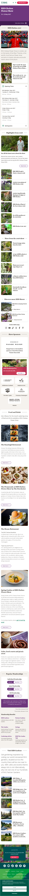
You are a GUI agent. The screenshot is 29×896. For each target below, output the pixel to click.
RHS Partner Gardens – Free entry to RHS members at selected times (19, 836)
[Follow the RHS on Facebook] (19, 327)
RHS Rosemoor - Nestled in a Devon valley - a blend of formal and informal (19, 825)
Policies (13, 874)
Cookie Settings (14, 893)
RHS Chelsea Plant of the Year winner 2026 (19, 205)
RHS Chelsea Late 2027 (19, 226)
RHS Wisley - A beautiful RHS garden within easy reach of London (19, 781)
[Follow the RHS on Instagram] (6, 327)
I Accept (14, 887)
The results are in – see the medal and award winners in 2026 (19, 76)
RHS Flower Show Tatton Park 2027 (18, 315)
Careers (4, 877)
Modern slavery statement (21, 874)
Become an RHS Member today (14, 853)
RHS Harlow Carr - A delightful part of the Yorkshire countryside (19, 802)
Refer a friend (9, 877)
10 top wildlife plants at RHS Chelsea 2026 (20, 255)
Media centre (23, 877)
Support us (7, 871)
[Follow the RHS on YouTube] (9, 327)
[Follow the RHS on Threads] (16, 327)
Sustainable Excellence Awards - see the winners (19, 288)
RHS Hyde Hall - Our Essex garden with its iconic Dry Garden (19, 813)
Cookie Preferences (7, 874)
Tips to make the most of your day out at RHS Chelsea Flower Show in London (19, 67)
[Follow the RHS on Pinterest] (22, 327)
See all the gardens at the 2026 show (19, 216)
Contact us (13, 871)
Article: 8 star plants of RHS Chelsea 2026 (19, 183)
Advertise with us (16, 877)
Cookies (22, 871)
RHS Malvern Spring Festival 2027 (19, 304)
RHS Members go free (10, 368)
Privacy (17, 871)
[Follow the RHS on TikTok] (12, 327)
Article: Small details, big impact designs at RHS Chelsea (19, 195)
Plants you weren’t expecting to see (18, 266)
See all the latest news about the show (13, 153)
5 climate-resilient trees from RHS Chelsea (20, 277)
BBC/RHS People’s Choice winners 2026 (19, 172)
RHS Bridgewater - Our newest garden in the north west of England (19, 791)
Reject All (14, 890)
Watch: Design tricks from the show (19, 244)
